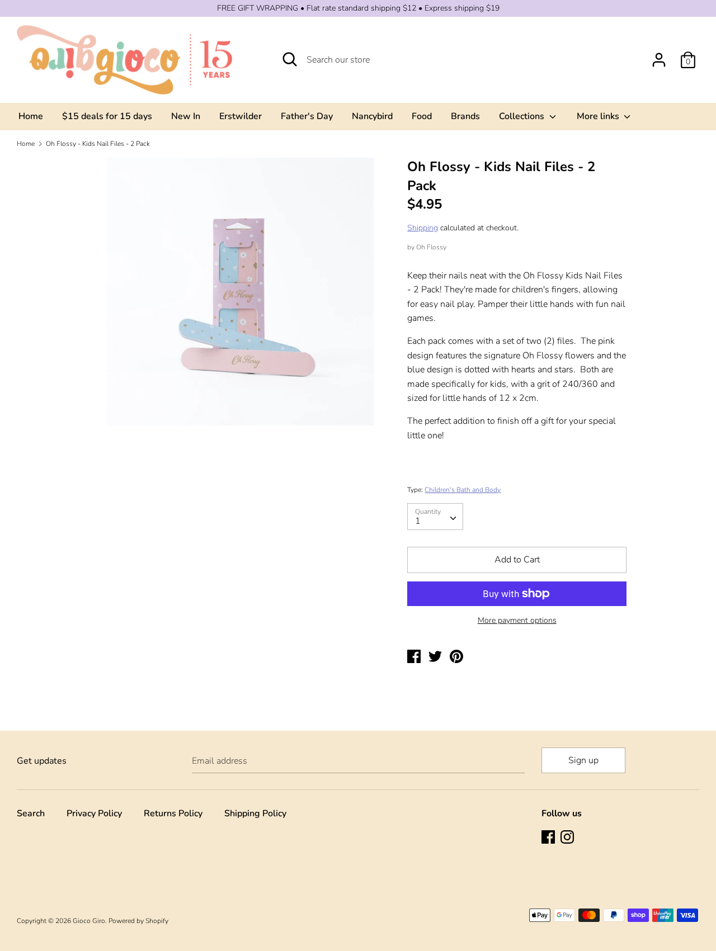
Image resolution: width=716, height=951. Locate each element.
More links (599, 116)
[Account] (659, 55)
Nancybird (372, 116)
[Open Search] (290, 59)
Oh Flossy (431, 247)
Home (30, 116)
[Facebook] (549, 838)
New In (185, 116)
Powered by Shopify (138, 920)
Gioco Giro (89, 920)
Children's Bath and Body (463, 489)
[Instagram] (568, 838)
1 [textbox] (418, 521)
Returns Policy (173, 813)
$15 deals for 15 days (107, 116)
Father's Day (307, 116)
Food (422, 116)
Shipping (422, 228)
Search (31, 813)
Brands (465, 116)
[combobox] (435, 516)
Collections (523, 116)
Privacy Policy (94, 813)
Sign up (583, 760)
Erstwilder (240, 116)
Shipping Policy (255, 813)
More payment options (517, 620)
